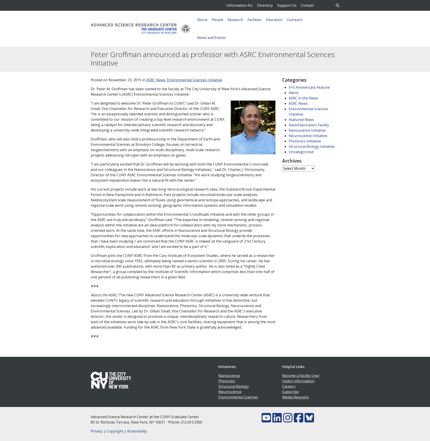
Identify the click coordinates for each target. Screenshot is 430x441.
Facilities (254, 20)
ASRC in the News (303, 98)
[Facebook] (298, 420)
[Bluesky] (309, 420)
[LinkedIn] (277, 420)
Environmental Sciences (238, 397)
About (202, 20)
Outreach (294, 20)
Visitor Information (298, 381)
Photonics (226, 381)
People (217, 20)
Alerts (294, 92)
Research (235, 20)
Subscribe (290, 391)
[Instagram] (287, 420)
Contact (307, 5)
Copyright (114, 431)
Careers (288, 386)
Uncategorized (301, 151)
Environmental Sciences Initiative (194, 79)
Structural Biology (233, 386)
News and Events (211, 37)
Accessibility (137, 431)
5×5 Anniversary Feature (309, 87)
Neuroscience (229, 391)
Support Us (287, 5)
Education (274, 20)
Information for (239, 5)
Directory (265, 5)
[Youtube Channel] (266, 420)
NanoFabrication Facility (309, 125)
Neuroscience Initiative (308, 135)
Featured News (301, 119)
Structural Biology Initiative (312, 146)
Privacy (97, 431)
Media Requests (295, 397)
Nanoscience (229, 375)
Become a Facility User (301, 375)
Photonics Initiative (305, 141)
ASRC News (155, 79)
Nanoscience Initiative (307, 130)
